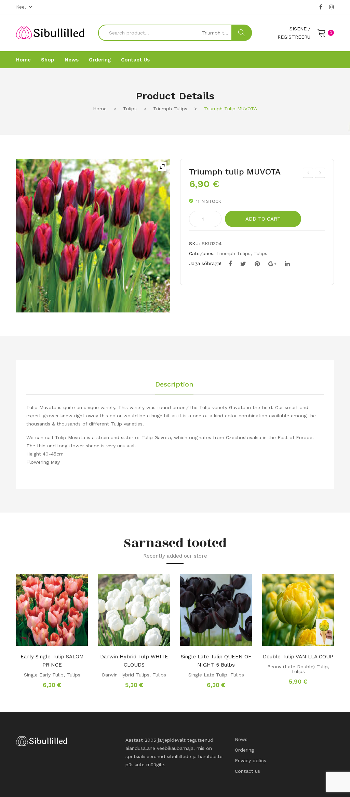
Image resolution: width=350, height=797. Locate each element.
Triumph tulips (170, 108)
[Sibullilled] (50, 32)
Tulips (130, 108)
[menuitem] (23, 59)
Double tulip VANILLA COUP (298, 657)
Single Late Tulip (207, 674)
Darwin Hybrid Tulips (125, 674)
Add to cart (263, 219)
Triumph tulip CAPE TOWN (320, 174)
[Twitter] (243, 264)
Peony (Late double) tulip (297, 666)
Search (241, 33)
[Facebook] (320, 7)
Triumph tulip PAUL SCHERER (308, 174)
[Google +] (272, 264)
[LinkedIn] (287, 264)
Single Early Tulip (44, 674)
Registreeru (294, 37)
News (241, 739)
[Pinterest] (257, 264)
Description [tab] (174, 384)
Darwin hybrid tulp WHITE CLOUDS (134, 661)
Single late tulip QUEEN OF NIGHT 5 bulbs (216, 661)
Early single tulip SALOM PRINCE (52, 661)
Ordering (244, 750)
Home (100, 108)
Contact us (247, 771)
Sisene (298, 28)
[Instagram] (331, 7)
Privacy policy (250, 760)
